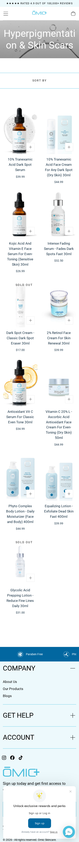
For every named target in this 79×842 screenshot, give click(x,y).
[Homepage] (39, 14)
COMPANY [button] (19, 668)
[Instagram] (4, 757)
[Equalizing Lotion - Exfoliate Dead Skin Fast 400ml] (59, 477)
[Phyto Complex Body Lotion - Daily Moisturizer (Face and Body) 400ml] (20, 477)
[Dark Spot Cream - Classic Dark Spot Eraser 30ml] (20, 304)
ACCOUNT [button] (18, 737)
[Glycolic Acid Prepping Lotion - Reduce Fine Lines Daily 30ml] (20, 561)
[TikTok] (20, 757)
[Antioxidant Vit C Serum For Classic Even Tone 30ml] (20, 382)
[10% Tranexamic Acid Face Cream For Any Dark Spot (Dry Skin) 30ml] (59, 130)
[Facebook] (12, 757)
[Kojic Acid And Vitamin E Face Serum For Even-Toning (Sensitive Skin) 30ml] (20, 214)
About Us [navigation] (10, 682)
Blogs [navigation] (7, 696)
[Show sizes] (30, 147)
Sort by (39, 80)
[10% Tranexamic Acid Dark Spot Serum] (20, 130)
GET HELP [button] (18, 715)
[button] (6, 14)
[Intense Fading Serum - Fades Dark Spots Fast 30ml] (59, 214)
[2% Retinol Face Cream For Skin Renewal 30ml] (59, 304)
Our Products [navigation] (13, 689)
